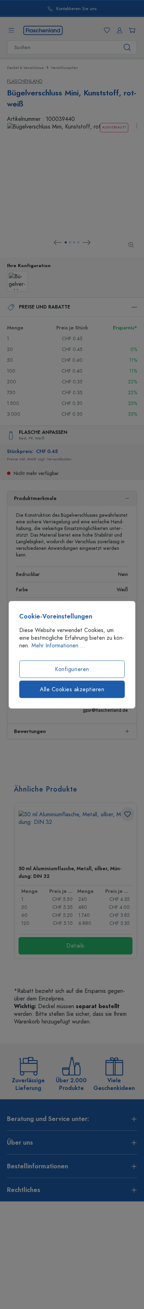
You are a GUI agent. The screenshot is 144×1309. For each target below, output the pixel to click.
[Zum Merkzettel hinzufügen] (128, 814)
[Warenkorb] (130, 30)
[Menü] (11, 30)
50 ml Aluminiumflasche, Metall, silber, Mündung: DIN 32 (70, 872)
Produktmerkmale (35, 498)
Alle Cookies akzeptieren (72, 689)
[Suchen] (127, 47)
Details (75, 946)
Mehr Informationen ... (58, 645)
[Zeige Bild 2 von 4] (70, 242)
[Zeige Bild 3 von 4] (74, 242)
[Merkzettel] (105, 30)
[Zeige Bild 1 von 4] (66, 242)
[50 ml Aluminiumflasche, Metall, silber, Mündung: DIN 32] (75, 835)
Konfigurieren (72, 669)
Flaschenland (25, 81)
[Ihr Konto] (118, 30)
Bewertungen (30, 731)
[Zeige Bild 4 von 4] (78, 242)
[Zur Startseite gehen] (43, 30)
